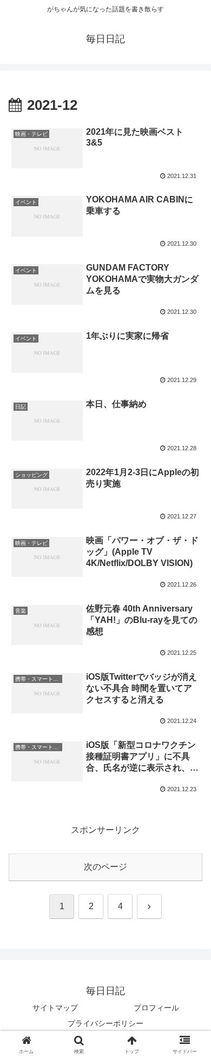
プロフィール (156, 1007)
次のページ (105, 866)
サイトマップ (55, 1007)
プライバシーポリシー (105, 1023)
